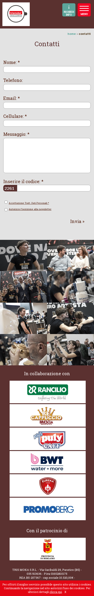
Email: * (11, 98)
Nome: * (11, 62)
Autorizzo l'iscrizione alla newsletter (30, 209)
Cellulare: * (15, 116)
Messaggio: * (16, 134)
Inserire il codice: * (23, 181)
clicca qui (56, 592)
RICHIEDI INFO (69, 13)
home (72, 33)
